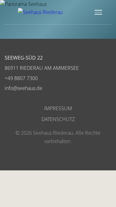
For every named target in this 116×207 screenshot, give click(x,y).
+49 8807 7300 (21, 78)
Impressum (58, 108)
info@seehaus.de (23, 88)
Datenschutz (58, 119)
